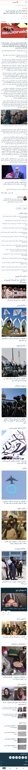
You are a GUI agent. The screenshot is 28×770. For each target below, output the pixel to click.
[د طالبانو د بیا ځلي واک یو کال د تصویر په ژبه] (14, 628)
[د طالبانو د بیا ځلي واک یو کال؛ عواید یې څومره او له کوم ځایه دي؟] (14, 362)
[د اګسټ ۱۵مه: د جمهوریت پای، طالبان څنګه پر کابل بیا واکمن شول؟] (14, 525)
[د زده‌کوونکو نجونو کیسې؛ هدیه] (22, 740)
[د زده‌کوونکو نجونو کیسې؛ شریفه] (22, 747)
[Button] (3, 21)
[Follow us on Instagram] (16, 757)
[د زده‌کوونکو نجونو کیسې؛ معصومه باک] (22, 727)
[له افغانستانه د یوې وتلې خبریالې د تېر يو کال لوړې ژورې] (14, 694)
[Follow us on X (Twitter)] (22, 757)
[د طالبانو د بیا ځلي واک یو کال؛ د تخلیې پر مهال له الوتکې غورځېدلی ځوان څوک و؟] (14, 485)
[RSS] (10, 757)
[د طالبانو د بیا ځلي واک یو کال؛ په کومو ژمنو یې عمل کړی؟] (14, 322)
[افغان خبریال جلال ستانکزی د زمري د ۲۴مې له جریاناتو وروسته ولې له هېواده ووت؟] (22, 715)
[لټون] (23, 768)
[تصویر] (17, 768)
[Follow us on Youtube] (19, 757)
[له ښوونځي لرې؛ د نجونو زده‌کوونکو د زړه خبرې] (14, 600)
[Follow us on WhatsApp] (13, 757)
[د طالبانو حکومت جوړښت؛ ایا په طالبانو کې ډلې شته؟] (14, 565)
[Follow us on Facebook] (26, 757)
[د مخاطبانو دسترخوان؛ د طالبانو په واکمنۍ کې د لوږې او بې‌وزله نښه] (14, 660)
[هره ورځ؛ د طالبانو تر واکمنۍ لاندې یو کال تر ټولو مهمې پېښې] (14, 444)
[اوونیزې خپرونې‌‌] (10, 768)
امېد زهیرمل (24, 16)
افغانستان (24, 8)
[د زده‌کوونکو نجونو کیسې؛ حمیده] (22, 733)
